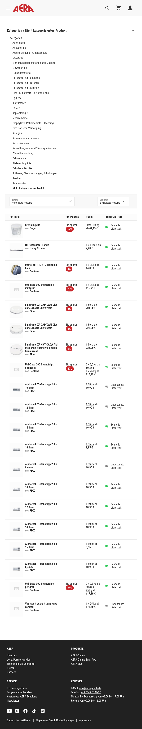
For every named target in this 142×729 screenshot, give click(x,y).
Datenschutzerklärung (19, 720)
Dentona (34, 271)
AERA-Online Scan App (83, 659)
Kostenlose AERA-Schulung (22, 696)
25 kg (89, 590)
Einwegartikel (20, 67)
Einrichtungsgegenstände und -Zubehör (34, 62)
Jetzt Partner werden (18, 659)
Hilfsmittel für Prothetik (25, 83)
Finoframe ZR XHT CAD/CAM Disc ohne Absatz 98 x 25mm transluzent (41, 348)
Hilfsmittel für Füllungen (26, 78)
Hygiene (17, 98)
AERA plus (76, 663)
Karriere (11, 672)
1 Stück (90, 384)
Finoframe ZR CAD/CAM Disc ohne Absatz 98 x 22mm (41, 306)
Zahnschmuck (20, 158)
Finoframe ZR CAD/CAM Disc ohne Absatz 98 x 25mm (41, 326)
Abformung (18, 42)
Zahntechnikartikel (22, 168)
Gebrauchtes (19, 183)
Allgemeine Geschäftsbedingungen (55, 720)
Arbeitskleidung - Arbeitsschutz (29, 52)
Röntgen (17, 133)
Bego (33, 228)
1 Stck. (89, 304)
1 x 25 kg (91, 265)
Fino (32, 311)
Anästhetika (19, 47)
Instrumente (19, 103)
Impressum (85, 720)
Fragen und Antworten (19, 692)
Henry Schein (37, 248)
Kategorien (16, 38)
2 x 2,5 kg (91, 364)
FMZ (32, 391)
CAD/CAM (17, 57)
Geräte (16, 108)
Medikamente (20, 118)
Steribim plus (32, 225)
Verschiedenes (20, 143)
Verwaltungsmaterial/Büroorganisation (34, 148)
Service (16, 178)
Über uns (12, 655)
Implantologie (20, 113)
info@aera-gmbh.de (90, 688)
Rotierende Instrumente (25, 138)
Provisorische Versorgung (26, 128)
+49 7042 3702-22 (91, 692)
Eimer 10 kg (92, 225)
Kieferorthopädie (21, 163)
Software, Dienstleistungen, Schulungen (34, 173)
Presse (11, 668)
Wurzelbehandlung (22, 153)
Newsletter (13, 700)
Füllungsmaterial (21, 73)
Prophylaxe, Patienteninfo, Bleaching (33, 123)
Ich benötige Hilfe (17, 688)
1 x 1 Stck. (91, 245)
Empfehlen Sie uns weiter (21, 663)
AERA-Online (78, 655)
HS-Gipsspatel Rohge (37, 245)
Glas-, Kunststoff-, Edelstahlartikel (31, 93)
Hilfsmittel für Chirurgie (25, 88)
